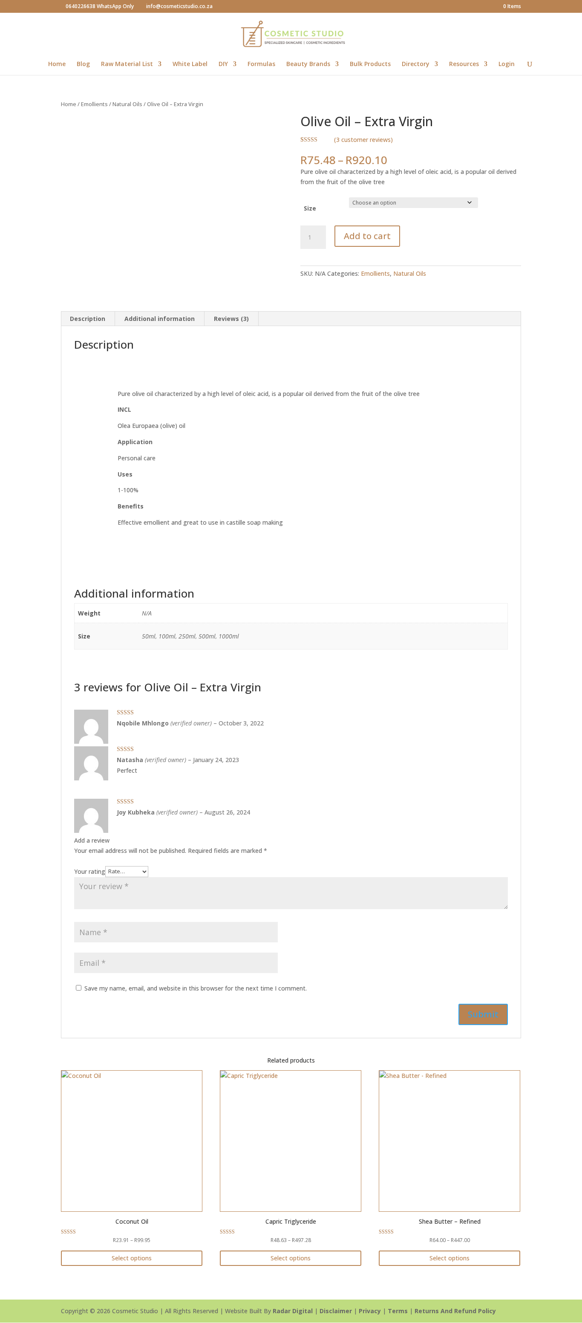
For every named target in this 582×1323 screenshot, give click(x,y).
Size (310, 208)
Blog (83, 64)
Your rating (89, 871)
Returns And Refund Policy (455, 1311)
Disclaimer (336, 1311)
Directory (415, 64)
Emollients (94, 104)
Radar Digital (293, 1311)
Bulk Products (370, 64)
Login (506, 64)
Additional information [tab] (159, 319)
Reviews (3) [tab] (231, 319)
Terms (398, 1311)
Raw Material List (127, 64)
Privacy (370, 1311)
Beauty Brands (308, 64)
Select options (132, 1258)
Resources (464, 64)
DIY (223, 64)
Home (57, 64)
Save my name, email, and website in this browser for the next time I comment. (195, 988)
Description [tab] (87, 319)
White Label (190, 64)
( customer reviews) (363, 140)
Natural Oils (127, 104)
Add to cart (367, 236)
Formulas (261, 64)
